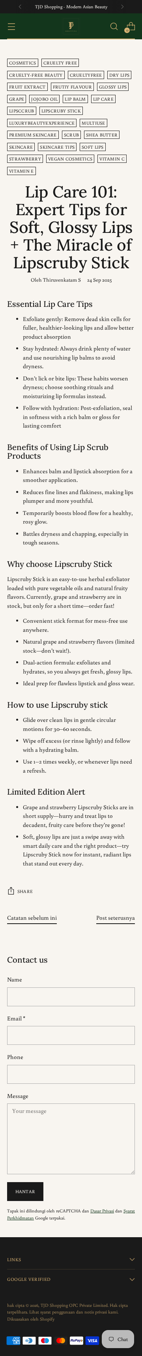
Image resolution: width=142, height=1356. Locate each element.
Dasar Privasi (102, 1211)
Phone (15, 1057)
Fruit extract (27, 87)
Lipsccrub (21, 111)
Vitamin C (112, 159)
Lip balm (75, 99)
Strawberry (25, 159)
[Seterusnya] (122, 6)
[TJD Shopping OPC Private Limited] (71, 26)
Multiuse (93, 123)
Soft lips (93, 147)
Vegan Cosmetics (70, 159)
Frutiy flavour (72, 87)
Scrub (71, 135)
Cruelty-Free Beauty (36, 75)
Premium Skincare (33, 135)
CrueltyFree (86, 75)
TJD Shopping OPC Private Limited (74, 1305)
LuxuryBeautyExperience (42, 123)
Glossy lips (113, 87)
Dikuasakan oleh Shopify (30, 1319)
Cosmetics (22, 63)
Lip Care (103, 99)
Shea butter (102, 135)
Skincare (21, 147)
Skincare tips (57, 147)
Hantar (25, 1191)
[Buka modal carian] (114, 26)
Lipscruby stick (61, 111)
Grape (16, 99)
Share (25, 891)
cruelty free (60, 63)
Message (17, 1096)
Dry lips (119, 75)
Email (16, 1018)
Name (14, 979)
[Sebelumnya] (20, 6)
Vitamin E (21, 171)
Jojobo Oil (44, 99)
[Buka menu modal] (11, 26)
